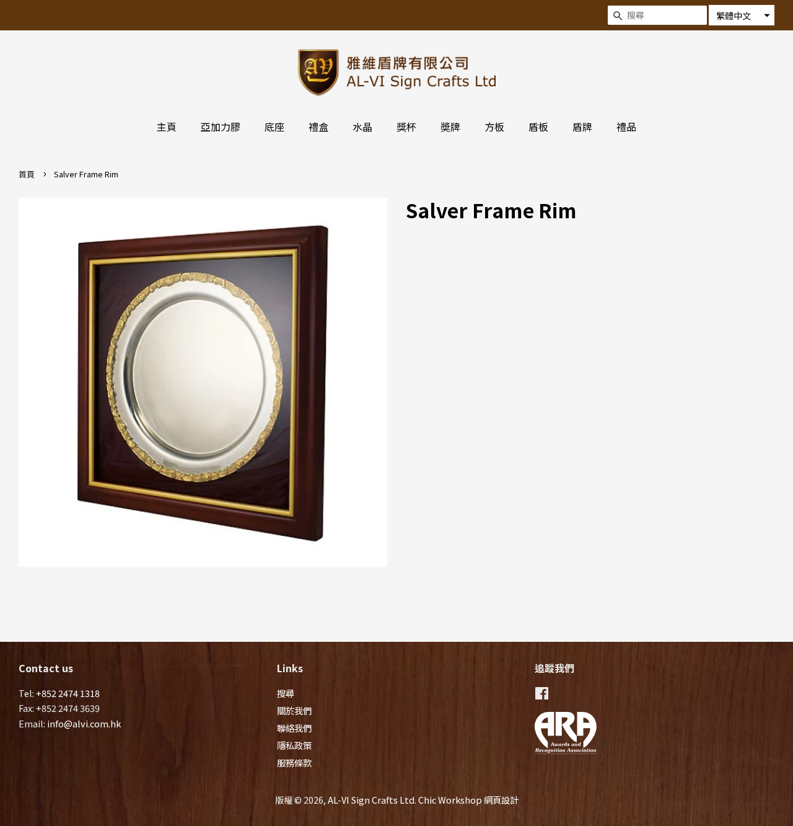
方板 (494, 126)
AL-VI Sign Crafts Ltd (371, 799)
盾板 (538, 126)
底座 (274, 126)
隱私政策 (294, 745)
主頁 (167, 126)
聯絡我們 (294, 727)
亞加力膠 (220, 126)
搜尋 (285, 692)
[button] (741, 15)
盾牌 (582, 126)
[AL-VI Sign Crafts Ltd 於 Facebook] (542, 694)
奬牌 (450, 126)
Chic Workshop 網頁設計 (468, 799)
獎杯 (406, 126)
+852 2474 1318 (68, 692)
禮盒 (318, 126)
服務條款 (294, 762)
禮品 (626, 126)
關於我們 (294, 710)
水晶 (362, 126)
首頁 (27, 174)
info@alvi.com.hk (84, 723)
